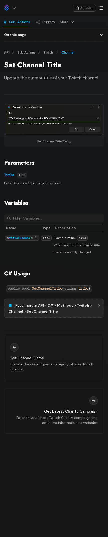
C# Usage (17, 273)
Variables (16, 202)
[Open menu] (101, 8)
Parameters (19, 162)
